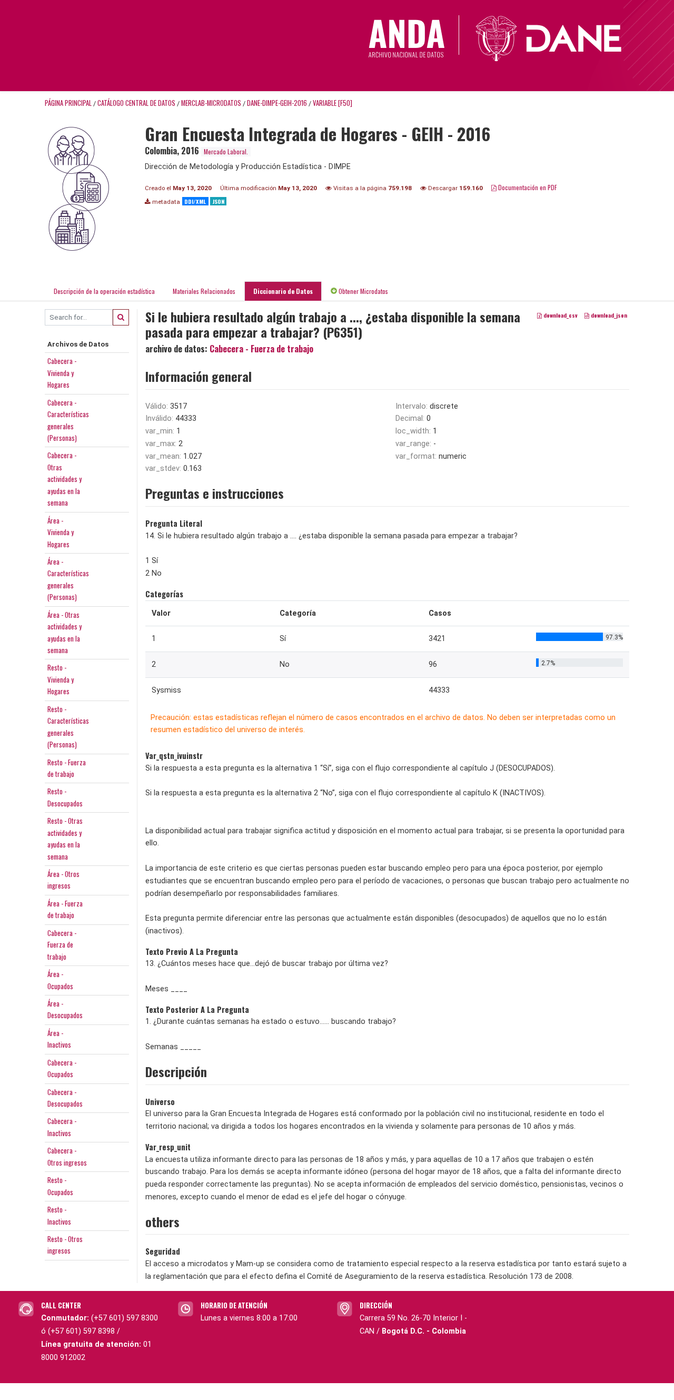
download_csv (560, 315)
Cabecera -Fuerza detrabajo (61, 945)
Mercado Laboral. (226, 151)
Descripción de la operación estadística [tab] (104, 291)
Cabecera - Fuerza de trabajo (261, 348)
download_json (608, 315)
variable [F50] (332, 103)
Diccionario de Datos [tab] (283, 291)
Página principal (68, 103)
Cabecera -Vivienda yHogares (61, 373)
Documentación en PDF (527, 187)
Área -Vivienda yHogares (60, 532)
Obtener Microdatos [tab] (362, 291)
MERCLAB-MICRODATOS (211, 103)
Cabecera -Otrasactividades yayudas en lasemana (64, 479)
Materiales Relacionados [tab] (204, 291)
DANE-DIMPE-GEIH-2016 (277, 103)
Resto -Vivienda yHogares (60, 679)
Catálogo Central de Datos (136, 103)
